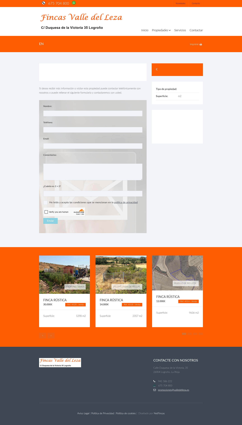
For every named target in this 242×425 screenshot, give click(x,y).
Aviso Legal (83, 413)
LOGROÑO (71, 287)
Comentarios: (50, 155)
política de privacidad (126, 202)
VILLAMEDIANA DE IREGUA (126, 287)
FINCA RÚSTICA (55, 300)
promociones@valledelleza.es (173, 390)
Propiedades (160, 30)
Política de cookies (126, 413)
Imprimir (194, 44)
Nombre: (47, 106)
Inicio (144, 30)
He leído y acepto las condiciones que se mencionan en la (93, 202)
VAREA (81, 287)
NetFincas (159, 413)
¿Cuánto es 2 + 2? (52, 186)
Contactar (196, 30)
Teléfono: (48, 122)
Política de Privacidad (102, 413)
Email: (46, 139)
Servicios (180, 30)
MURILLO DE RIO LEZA (185, 283)
